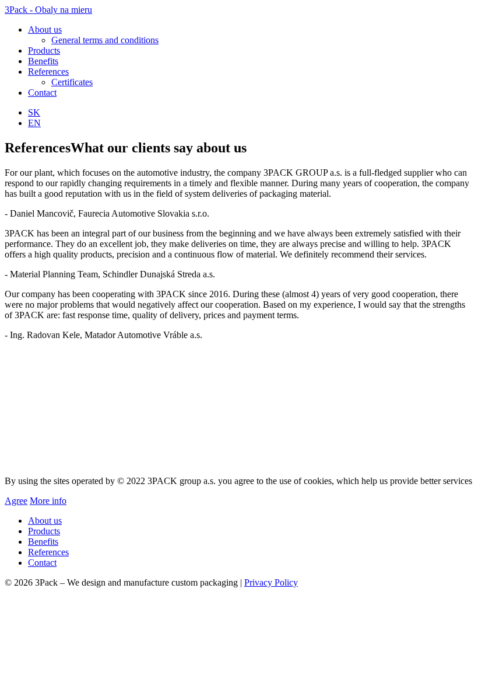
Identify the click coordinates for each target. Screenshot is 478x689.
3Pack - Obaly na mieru (48, 10)
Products (44, 50)
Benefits (43, 61)
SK (34, 112)
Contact (42, 93)
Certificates (72, 82)
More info (48, 501)
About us (45, 29)
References (48, 71)
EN (34, 123)
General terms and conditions (105, 40)
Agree (16, 501)
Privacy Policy (271, 582)
